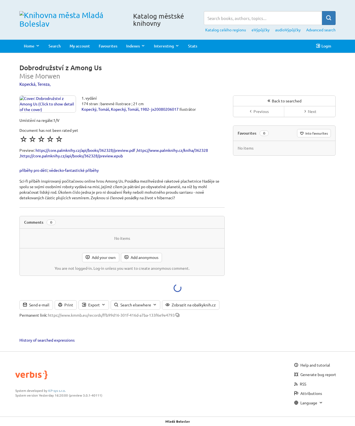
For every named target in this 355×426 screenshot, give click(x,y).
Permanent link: (33, 314)
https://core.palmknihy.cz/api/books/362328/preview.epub (71, 155)
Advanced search (321, 29)
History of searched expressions (47, 339)
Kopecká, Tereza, (35, 84)
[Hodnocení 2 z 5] (32, 139)
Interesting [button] (164, 46)
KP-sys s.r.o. (57, 390)
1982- (145, 109)
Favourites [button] (108, 46)
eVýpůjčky (261, 29)
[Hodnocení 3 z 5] (41, 139)
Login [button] (326, 46)
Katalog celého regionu (225, 29)
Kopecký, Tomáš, (96, 109)
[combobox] (263, 18)
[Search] (329, 18)
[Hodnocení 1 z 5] (23, 139)
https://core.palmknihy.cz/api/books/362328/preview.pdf (85, 150)
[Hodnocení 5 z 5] (59, 139)
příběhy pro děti (33, 170)
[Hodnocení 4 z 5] (50, 139)
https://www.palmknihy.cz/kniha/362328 (172, 150)
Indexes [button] (133, 46)
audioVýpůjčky (288, 29)
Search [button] (55, 46)
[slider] (41, 139)
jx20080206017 (165, 109)
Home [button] (29, 46)
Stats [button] (192, 46)
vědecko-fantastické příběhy (74, 170)
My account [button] (80, 46)
